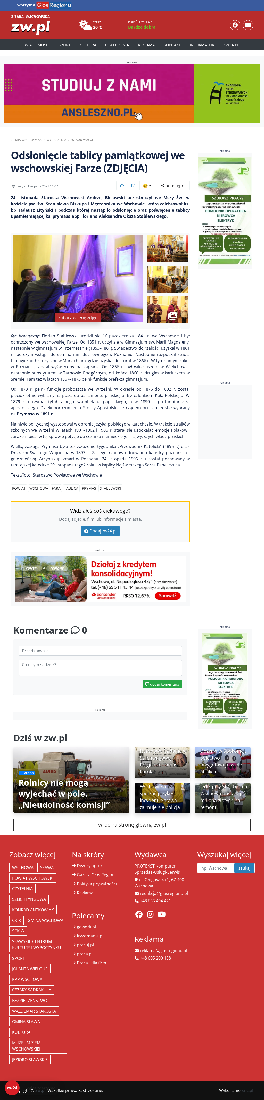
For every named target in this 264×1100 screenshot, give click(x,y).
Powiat (19, 488)
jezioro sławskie (30, 1059)
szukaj (244, 868)
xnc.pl (247, 1090)
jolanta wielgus (30, 969)
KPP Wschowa (27, 979)
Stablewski (110, 488)
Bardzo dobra (142, 27)
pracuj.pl (85, 945)
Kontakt (172, 44)
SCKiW (18, 931)
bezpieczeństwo (29, 1000)
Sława (47, 867)
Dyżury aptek (89, 866)
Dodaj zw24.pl (103, 531)
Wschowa (38, 488)
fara (56, 488)
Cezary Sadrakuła (31, 990)
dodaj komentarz (164, 684)
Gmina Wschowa (45, 920)
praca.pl (85, 954)
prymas (89, 488)
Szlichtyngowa (29, 899)
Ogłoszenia (117, 44)
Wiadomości (37, 44)
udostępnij (175, 185)
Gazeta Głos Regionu (97, 875)
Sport (64, 44)
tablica (71, 488)
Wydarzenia (56, 140)
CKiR (16, 920)
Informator (202, 44)
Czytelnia (22, 888)
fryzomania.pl (90, 936)
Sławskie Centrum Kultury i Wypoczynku (36, 945)
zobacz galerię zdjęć (77, 317)
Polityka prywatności (97, 884)
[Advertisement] (231, 421)
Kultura (87, 44)
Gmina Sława (26, 1021)
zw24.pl (231, 44)
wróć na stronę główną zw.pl (132, 824)
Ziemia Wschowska (26, 140)
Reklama (146, 44)
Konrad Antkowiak (33, 910)
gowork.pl (86, 927)
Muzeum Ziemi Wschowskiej (27, 1046)
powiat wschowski (32, 878)
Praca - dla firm (91, 963)
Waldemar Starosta (34, 1011)
